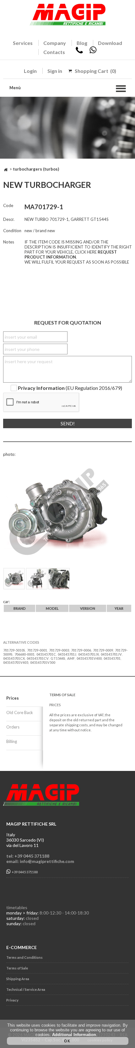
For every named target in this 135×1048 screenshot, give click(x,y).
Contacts (54, 52)
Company (54, 43)
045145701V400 (89, 658)
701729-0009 (103, 650)
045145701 (112, 658)
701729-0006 (81, 650)
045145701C (46, 654)
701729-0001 (37, 650)
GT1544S (58, 658)
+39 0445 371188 (24, 872)
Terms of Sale (17, 968)
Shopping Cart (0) (95, 71)
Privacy (12, 1000)
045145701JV (111, 654)
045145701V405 (15, 662)
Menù (15, 87)
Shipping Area (17, 979)
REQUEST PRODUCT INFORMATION (70, 254)
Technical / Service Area (25, 989)
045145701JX (88, 654)
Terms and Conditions (24, 957)
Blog (82, 43)
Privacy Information (41, 388)
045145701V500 (42, 662)
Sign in (54, 71)
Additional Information (74, 1034)
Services (23, 43)
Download (110, 43)
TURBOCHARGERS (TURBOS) (36, 169)
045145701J (67, 654)
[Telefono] (79, 52)
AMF (71, 658)
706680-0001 (24, 654)
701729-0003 (59, 650)
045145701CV (38, 658)
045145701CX (14, 658)
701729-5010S (14, 650)
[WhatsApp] (93, 52)
